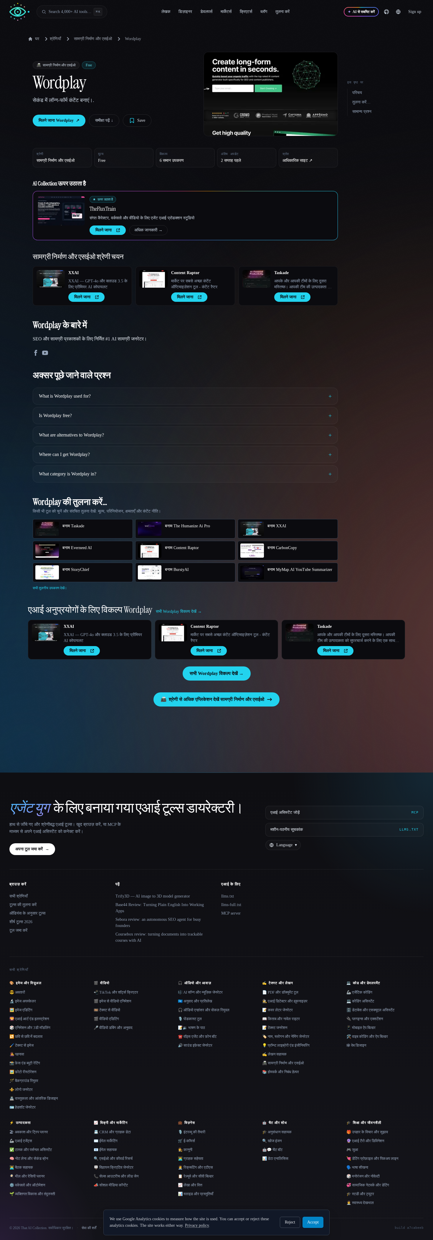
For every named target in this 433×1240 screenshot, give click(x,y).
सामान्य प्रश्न (361, 111)
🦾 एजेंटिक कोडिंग (359, 992)
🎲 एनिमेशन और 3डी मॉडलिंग (29, 1027)
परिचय (357, 92)
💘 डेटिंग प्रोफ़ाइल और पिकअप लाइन (372, 1158)
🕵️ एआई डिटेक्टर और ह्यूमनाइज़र (285, 1001)
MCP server (231, 913)
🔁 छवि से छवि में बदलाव (25, 1036)
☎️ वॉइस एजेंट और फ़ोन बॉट (197, 1036)
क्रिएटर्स (246, 11)
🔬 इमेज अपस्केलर (22, 1001)
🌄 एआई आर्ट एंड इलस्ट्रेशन (29, 1019)
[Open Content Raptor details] (153, 279)
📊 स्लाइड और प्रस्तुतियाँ (195, 1194)
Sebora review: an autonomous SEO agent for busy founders (158, 922)
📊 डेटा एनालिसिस (275, 1158)
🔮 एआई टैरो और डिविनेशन (365, 1141)
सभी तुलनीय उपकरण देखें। (50, 588)
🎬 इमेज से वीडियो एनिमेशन (112, 1001)
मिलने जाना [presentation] (103, 230)
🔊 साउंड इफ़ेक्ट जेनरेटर (195, 1045)
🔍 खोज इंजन (272, 1141)
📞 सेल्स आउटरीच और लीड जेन (116, 1176)
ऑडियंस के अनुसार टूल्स (27, 913)
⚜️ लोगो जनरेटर (21, 1089)
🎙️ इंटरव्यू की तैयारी (191, 1132)
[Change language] (398, 11)
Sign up (414, 11)
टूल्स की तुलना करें (23, 905)
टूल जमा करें (18, 930)
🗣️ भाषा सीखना (357, 1167)
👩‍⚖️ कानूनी (185, 1149)
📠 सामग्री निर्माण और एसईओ (283, 1063)
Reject (290, 1222)
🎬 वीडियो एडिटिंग (106, 1019)
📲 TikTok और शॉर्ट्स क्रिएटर (116, 992)
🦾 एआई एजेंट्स (20, 1141)
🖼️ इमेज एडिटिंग (20, 1010)
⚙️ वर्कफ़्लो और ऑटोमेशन (27, 1185)
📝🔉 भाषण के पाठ (191, 1027)
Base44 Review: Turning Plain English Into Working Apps (159, 908)
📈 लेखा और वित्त (190, 1185)
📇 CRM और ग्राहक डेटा (112, 1132)
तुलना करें (282, 11)
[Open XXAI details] (51, 279)
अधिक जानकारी (148, 230)
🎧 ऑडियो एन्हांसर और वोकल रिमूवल (203, 1010)
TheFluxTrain (103, 209)
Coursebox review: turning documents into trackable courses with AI (159, 937)
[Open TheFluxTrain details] (61, 210)
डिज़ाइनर (185, 11)
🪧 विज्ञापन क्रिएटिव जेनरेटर (113, 1167)
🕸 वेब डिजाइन (356, 1045)
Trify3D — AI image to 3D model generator (152, 896)
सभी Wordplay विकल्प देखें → (217, 673)
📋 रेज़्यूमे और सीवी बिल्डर (196, 1176)
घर (37, 39)
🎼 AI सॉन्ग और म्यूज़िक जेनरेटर (200, 992)
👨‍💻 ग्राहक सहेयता (190, 1158)
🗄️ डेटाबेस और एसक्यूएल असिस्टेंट (370, 1010)
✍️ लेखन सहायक (274, 1054)
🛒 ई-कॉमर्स (186, 1141)
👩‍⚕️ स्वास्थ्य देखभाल (360, 1203)
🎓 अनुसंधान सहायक (277, 1132)
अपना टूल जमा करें (32, 849)
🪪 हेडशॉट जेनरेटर (22, 1107)
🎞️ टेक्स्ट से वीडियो (107, 1010)
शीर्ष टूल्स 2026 (20, 922)
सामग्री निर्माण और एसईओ (93, 39)
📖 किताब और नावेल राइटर (281, 1019)
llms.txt (227, 896)
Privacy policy (197, 1225)
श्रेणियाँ (55, 39)
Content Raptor (185, 273)
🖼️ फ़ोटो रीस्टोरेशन (22, 1072)
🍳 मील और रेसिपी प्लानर (27, 1176)
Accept (313, 1222)
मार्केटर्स (226, 11)
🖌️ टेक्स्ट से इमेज (21, 1045)
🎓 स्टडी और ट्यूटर (360, 1194)
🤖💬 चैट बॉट (272, 1149)
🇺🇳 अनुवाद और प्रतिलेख (195, 1001)
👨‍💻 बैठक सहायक (21, 1167)
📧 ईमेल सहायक (105, 1149)
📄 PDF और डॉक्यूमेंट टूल (280, 992)
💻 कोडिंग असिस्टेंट (360, 1001)
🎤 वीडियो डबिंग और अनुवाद (113, 1027)
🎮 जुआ (352, 1149)
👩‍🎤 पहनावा (16, 1054)
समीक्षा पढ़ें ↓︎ (104, 120)
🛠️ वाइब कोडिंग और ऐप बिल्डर (367, 1036)
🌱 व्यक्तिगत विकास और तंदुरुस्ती (32, 1194)
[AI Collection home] (19, 12)
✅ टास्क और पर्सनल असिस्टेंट (30, 1149)
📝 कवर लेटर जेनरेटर (277, 1010)
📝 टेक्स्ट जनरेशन (274, 1027)
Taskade (281, 273)
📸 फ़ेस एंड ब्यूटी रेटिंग (24, 1063)
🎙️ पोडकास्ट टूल (190, 1019)
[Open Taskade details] (256, 279)
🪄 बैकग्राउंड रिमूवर (23, 1080)
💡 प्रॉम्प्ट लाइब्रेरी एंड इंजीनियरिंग (286, 1045)
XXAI (73, 273)
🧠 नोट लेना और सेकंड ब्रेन (28, 1158)
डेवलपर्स (206, 11)
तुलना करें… (361, 102)
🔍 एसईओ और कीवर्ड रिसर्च (113, 1158)
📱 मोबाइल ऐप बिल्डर (361, 1027)
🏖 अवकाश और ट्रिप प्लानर (28, 1132)
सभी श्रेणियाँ (18, 896)
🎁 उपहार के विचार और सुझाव (367, 1132)
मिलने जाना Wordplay (59, 120)
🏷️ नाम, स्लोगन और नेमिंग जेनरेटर (285, 1036)
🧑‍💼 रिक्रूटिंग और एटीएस (195, 1167)
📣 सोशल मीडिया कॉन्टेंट (111, 1185)
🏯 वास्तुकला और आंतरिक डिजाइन (33, 1098)
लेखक (165, 11)
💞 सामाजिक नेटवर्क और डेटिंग (367, 1185)
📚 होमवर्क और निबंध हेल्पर (280, 1072)
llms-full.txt (231, 905)
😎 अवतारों (17, 992)
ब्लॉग (263, 11)
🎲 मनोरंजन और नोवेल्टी (363, 1176)
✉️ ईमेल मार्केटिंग (106, 1141)
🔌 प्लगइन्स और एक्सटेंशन (364, 1019)
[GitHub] (386, 11)
